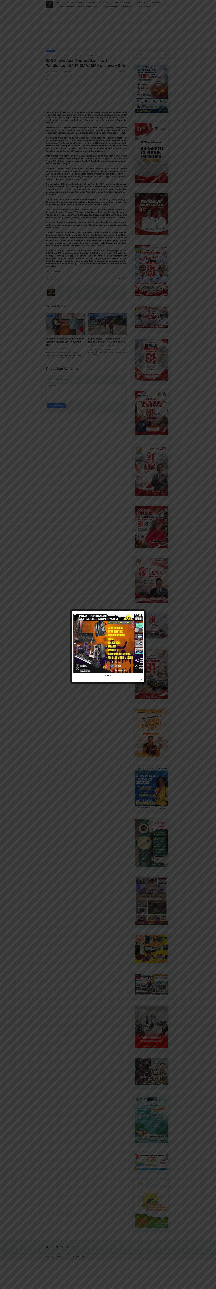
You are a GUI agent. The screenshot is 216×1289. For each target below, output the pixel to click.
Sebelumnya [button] (75, 643)
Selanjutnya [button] (140, 643)
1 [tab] (105, 675)
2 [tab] (108, 675)
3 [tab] (110, 675)
